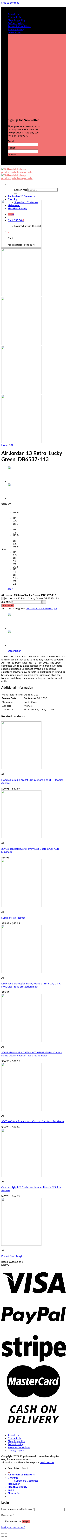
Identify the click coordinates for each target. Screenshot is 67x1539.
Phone (11, 148)
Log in (26, 1521)
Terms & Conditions (19, 26)
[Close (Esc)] (2, 1533)
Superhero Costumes (26, 1480)
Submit (12, 154)
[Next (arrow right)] (6, 1536)
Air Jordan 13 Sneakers (21, 196)
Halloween (14, 1484)
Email (12, 141)
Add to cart (8, 605)
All (11, 445)
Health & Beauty (17, 1487)
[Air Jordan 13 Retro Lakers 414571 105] (16, 481)
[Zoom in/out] (6, 1533)
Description (14, 651)
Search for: (20, 190)
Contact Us (14, 17)
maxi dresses (47, 1462)
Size (3, 549)
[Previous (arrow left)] (2, 1536)
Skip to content (10, 2)
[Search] (15, 193)
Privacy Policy (16, 29)
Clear (10, 589)
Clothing (13, 199)
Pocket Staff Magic (12, 1256)
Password (7, 1515)
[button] (16, 514)
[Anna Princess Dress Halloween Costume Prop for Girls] (16, 498)
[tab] (37, 651)
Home (4, 445)
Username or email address (17, 1509)
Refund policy (16, 23)
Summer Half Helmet (13, 917)
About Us (13, 14)
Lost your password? (13, 1527)
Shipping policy (16, 20)
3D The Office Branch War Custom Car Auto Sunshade (32, 1121)
